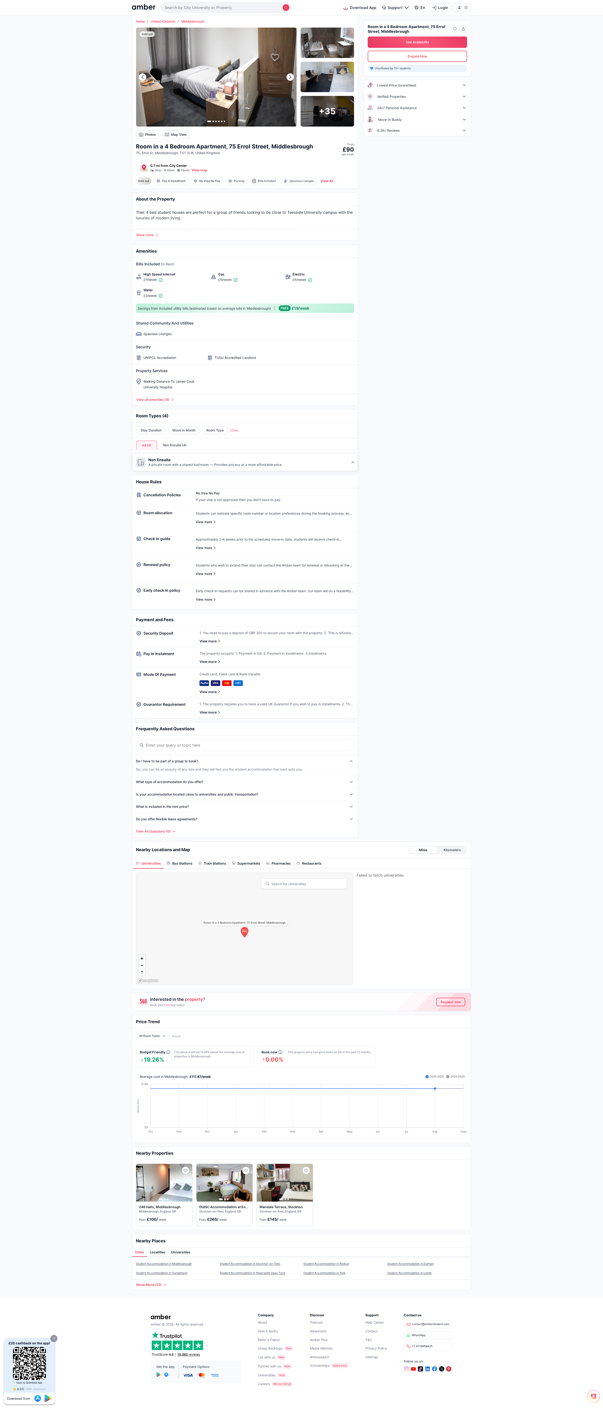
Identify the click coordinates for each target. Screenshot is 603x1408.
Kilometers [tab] (452, 850)
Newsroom (318, 1331)
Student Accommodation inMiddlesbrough (164, 1263)
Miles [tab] (423, 850)
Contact (371, 1331)
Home (140, 21)
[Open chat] (595, 1400)
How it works (268, 1331)
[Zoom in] (142, 958)
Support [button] (395, 7)
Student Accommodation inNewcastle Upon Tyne (252, 1273)
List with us (266, 1357)
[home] (143, 7)
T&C (368, 1340)
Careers (264, 1384)
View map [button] (199, 170)
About (262, 1322)
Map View (179, 134)
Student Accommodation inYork (324, 1273)
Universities (267, 1375)
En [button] (422, 7)
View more (208, 641)
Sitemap (371, 1357)
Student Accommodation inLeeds (409, 1273)
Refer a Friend (269, 1340)
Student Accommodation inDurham (410, 1263)
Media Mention (321, 1348)
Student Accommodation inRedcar (326, 1263)
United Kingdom (163, 21)
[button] (53, 1338)
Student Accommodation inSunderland (161, 1273)
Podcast (316, 1322)
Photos (150, 134)
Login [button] (443, 7)
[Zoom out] (142, 965)
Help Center (374, 1322)
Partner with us (269, 1366)
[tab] (148, 863)
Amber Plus (318, 1340)
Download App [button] (363, 7)
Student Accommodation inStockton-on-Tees (250, 1263)
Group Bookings (270, 1348)
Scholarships (320, 1365)
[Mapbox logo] (148, 980)
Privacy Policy (376, 1348)
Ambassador (319, 1357)
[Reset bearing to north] (142, 972)
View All (327, 181)
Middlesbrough (192, 21)
